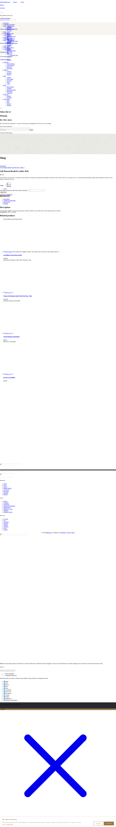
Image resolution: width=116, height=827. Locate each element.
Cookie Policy (9, 824)
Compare (5, 526)
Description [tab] (6, 199)
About (5, 483)
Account (2, 8)
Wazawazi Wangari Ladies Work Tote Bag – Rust (17, 296)
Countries (6, 503)
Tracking (5, 523)
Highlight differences (11, 675)
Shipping (5, 493)
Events (15, 2)
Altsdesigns (63, 532)
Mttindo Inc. (49, 532)
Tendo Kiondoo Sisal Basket (11, 336)
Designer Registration (9, 506)
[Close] (114, 818)
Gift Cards (6, 490)
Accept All (108, 823)
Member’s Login (7, 509)
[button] (7, 292)
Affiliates (5, 510)
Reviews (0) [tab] (6, 202)
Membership (6, 507)
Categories (6, 504)
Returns (5, 494)
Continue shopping (5, 18)
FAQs (5, 528)
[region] (58, 822)
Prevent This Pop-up (6, 133)
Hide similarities (9, 673)
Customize (98, 823)
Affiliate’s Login (7, 512)
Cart (4, 520)
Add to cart (3, 192)
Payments (6, 491)
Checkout (6, 522)
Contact (5, 529)
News (22, 2)
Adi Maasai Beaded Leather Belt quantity (11, 190)
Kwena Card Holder (9, 377)
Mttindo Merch (7, 488)
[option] (9, 185)
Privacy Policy (71, 532)
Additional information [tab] (9, 200)
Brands (5, 501)
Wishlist (5, 525)
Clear (5, 188)
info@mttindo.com (5, 2)
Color (1, 185)
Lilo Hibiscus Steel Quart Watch (12, 255)
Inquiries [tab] (5, 203)
